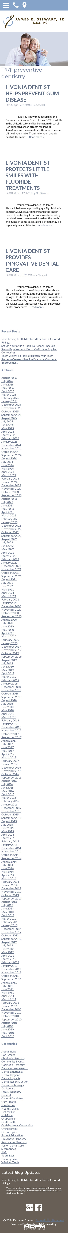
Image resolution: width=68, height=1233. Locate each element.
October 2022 (10, 532)
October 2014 (10, 854)
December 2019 (11, 646)
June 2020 (7, 626)
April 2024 (7, 471)
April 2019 (7, 673)
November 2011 (11, 972)
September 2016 (11, 777)
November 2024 (11, 448)
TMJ (4, 1152)
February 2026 (10, 398)
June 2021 (7, 586)
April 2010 (7, 1036)
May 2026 (7, 387)
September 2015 (11, 817)
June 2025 (7, 424)
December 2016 (11, 767)
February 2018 (10, 720)
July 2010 (7, 1026)
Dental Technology (12, 1085)
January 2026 (9, 401)
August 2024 (9, 458)
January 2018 (9, 723)
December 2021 (11, 565)
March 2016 (8, 797)
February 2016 (10, 801)
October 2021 (10, 572)
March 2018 (8, 717)
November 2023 (11, 488)
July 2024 (7, 461)
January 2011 (9, 1006)
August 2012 (9, 942)
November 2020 (11, 609)
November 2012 (11, 932)
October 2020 (10, 612)
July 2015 (7, 824)
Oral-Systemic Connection (17, 1125)
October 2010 (10, 1015)
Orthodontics (9, 1128)
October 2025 (10, 411)
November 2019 (11, 649)
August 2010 (9, 1022)
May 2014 (7, 871)
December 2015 (11, 807)
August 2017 (9, 740)
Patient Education (12, 1135)
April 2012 (7, 955)
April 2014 (7, 875)
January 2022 (9, 562)
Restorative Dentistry (14, 1142)
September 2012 (11, 938)
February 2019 (10, 680)
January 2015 (9, 844)
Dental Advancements (14, 1068)
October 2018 (10, 693)
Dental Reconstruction (14, 1081)
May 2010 (7, 1032)
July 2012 (7, 945)
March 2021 (8, 596)
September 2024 (11, 455)
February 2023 (10, 518)
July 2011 (7, 985)
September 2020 (11, 616)
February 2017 (10, 760)
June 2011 (7, 989)
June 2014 (7, 868)
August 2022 (9, 539)
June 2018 (7, 706)
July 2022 (7, 542)
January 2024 (9, 482)
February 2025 (10, 438)
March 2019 (8, 676)
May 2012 (7, 952)
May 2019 (7, 670)
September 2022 (11, 535)
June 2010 (7, 1029)
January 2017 (9, 764)
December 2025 (11, 404)
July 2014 (7, 864)
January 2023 (9, 522)
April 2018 (7, 713)
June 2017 (7, 747)
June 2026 (7, 384)
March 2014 (8, 878)
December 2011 (11, 969)
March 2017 (8, 757)
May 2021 (7, 589)
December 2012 (11, 928)
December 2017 (11, 727)
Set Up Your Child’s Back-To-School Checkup (28, 345)
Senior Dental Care (12, 1145)
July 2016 (7, 784)
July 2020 (7, 622)
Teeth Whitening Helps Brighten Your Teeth (27, 355)
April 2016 (7, 794)
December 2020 (11, 606)
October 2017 (10, 733)
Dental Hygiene (10, 1074)
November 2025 (11, 407)
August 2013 (9, 901)
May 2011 (7, 992)
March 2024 (8, 475)
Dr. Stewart (8, 1088)
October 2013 (10, 895)
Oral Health (8, 1122)
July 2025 (7, 421)
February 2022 (10, 559)
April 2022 (7, 552)
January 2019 (9, 683)
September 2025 (11, 414)
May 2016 (7, 791)
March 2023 (8, 515)
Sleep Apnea (8, 1148)
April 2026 (7, 391)
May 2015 (7, 831)
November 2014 (11, 851)
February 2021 (10, 599)
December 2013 (11, 888)
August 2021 (9, 579)
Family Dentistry (11, 1091)
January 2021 (9, 602)
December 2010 (11, 1009)
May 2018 (7, 710)
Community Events (12, 1061)
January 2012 (9, 965)
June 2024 (7, 465)
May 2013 (7, 912)
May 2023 (7, 508)
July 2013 (7, 905)
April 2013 (7, 915)
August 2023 (9, 498)
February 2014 (10, 881)
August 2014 (9, 861)
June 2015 (7, 827)
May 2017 (7, 750)
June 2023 (7, 505)
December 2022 (11, 525)
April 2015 (7, 834)
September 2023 (11, 495)
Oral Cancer (8, 1118)
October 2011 (10, 975)
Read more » (36, 136)
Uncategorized (10, 1159)
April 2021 (7, 592)
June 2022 (7, 545)
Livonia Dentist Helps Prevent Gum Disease (32, 93)
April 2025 (7, 431)
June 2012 (7, 948)
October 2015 (10, 814)
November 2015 (11, 811)
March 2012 (8, 958)
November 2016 (11, 770)
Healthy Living (10, 1108)
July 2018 (7, 703)
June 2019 (7, 666)
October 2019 (10, 653)
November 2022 (11, 528)
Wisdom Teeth (10, 1162)
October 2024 (10, 451)
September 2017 (11, 737)
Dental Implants (10, 1078)
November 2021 (11, 569)
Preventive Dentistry (13, 1138)
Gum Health (8, 1101)
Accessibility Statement (50, 1220)
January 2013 (9, 925)
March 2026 (8, 394)
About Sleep (8, 1051)
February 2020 (10, 639)
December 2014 (11, 848)
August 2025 (9, 418)
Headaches (8, 1105)
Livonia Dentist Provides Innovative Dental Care (32, 260)
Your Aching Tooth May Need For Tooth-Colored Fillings (30, 1181)
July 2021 (7, 582)
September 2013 (11, 898)
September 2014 (11, 858)
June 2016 (7, 787)
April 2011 (7, 995)
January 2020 (9, 643)
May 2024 (7, 468)
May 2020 (7, 629)
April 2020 (7, 633)
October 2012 (10, 935)
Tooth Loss (7, 1155)
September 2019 (11, 656)
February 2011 (10, 1002)
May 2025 (7, 428)
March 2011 (8, 999)
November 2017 (11, 730)
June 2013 (7, 908)
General (6, 1095)
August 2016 (9, 780)
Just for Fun (8, 1111)
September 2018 (11, 697)
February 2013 (10, 921)
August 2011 (9, 982)
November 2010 (11, 1012)
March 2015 (8, 837)
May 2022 (7, 549)
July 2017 (7, 743)
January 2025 (9, 441)
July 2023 (7, 502)
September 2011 (11, 979)
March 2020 (8, 636)
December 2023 (11, 485)
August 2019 (9, 660)
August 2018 (9, 700)
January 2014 (9, 885)
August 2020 (9, 619)
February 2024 (10, 478)
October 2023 (10, 492)
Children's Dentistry (13, 1058)
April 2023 (7, 512)
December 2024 (11, 445)
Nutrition (7, 1115)
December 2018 (11, 686)
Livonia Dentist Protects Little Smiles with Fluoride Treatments (28, 175)
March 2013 (8, 918)
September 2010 (11, 1019)
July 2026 (7, 381)
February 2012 (10, 962)
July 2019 (7, 663)
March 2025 (8, 434)
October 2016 (10, 774)
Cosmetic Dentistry (13, 1064)
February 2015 (10, 841)
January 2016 (9, 804)
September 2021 (11, 576)
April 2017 (7, 754)
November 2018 (11, 690)
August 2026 (9, 377)
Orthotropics (9, 1132)
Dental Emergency (12, 1071)
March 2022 (8, 555)
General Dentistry (12, 1098)
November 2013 (11, 891)
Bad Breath (8, 1054)
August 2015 (9, 821)
